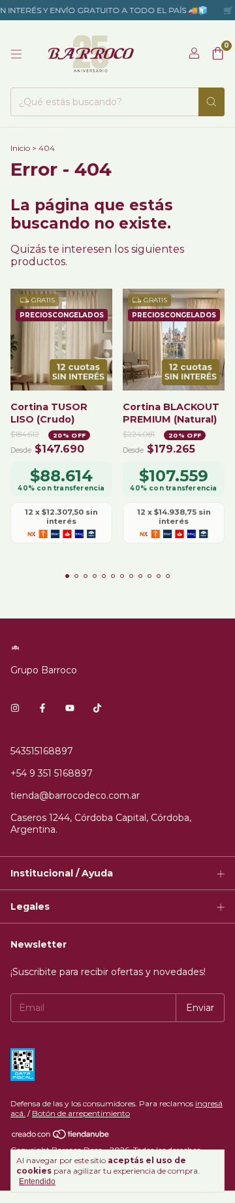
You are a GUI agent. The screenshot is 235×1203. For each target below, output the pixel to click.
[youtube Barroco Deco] (69, 708)
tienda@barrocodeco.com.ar (75, 795)
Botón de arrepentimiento (81, 1113)
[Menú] (16, 54)
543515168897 (41, 751)
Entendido (37, 1181)
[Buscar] (211, 102)
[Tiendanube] (61, 1137)
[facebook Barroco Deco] (42, 708)
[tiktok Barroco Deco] (97, 708)
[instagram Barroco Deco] (15, 708)
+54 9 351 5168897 (51, 773)
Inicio (20, 148)
